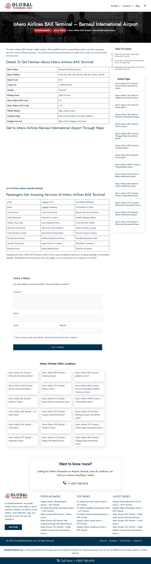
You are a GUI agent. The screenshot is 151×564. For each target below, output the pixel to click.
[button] (145, 6)
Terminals (24, 188)
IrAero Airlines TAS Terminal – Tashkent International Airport (127, 96)
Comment (17, 292)
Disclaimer (113, 540)
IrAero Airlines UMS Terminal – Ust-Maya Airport (127, 146)
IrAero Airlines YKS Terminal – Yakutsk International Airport (127, 213)
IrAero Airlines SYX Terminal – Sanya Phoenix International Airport (127, 86)
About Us (103, 540)
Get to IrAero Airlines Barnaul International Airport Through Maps (129, 62)
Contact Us (137, 540)
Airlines (114, 5)
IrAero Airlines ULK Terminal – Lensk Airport (127, 156)
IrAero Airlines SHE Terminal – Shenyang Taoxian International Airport (87, 414)
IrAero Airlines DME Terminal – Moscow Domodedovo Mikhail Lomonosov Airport (87, 388)
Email (16, 325)
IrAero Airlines (59, 30)
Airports (126, 5)
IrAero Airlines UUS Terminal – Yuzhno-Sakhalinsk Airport (127, 184)
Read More (13, 527)
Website (62, 325)
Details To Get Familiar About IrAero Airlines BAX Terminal (127, 55)
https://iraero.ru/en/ (67, 110)
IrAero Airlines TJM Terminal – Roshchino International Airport (127, 115)
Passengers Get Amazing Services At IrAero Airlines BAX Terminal (130, 68)
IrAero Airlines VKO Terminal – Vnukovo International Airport (127, 194)
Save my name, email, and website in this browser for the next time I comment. (46, 337)
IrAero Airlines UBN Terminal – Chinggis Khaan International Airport (87, 440)
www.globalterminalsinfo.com (25, 540)
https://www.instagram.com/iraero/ (73, 121)
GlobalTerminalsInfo (42, 30)
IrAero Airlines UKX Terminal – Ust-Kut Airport (127, 125)
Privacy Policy (125, 540)
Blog (138, 5)
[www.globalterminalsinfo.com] (18, 5)
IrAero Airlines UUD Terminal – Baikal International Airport (127, 175)
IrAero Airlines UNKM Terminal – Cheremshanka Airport (128, 165)
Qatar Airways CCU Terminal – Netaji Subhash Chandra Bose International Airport (55, 530)
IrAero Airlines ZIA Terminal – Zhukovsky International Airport (127, 223)
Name (16, 313)
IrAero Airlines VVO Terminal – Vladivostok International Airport (127, 203)
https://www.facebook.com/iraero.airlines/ (76, 116)
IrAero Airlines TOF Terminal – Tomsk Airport (127, 106)
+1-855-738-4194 (77, 483)
